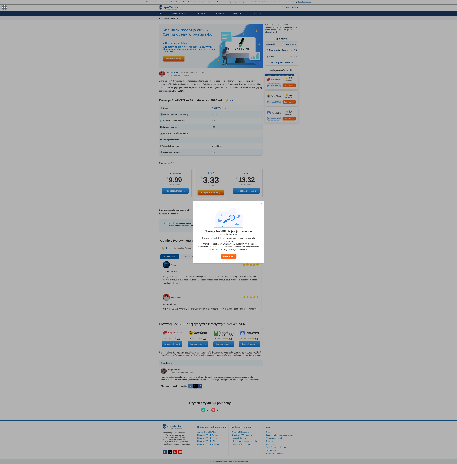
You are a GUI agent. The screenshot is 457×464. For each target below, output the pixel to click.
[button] (4, 7)
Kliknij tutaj (228, 256)
